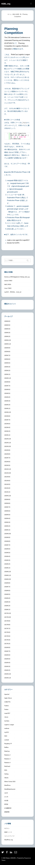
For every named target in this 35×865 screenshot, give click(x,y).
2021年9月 (7, 477)
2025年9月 (7, 348)
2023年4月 (7, 427)
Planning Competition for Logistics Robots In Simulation (16, 46)
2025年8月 (7, 351)
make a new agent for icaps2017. (18, 240)
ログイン (6, 828)
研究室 (6, 804)
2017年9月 (7, 621)
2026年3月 (7, 332)
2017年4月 (7, 640)
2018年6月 (7, 590)
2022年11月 (7, 442)
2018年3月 (7, 602)
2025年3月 (7, 367)
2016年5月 (7, 659)
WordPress (7, 785)
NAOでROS (7, 284)
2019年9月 (7, 537)
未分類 (6, 800)
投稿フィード (8, 832)
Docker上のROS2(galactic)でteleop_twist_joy (17, 277)
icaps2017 (7, 713)
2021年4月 (7, 488)
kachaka (6, 721)
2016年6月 (7, 655)
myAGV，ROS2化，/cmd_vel (12, 292)
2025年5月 (7, 363)
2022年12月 (7, 439)
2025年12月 (7, 340)
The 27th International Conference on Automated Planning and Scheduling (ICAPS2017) (17, 40)
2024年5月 (7, 393)
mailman (6, 728)
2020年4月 (7, 518)
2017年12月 (7, 613)
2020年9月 (7, 499)
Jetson (6, 717)
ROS (5, 770)
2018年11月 (7, 575)
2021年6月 (7, 480)
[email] (15, 853)
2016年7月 (7, 651)
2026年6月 (7, 321)
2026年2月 (7, 336)
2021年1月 (7, 492)
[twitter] (3, 853)
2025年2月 (7, 370)
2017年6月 (7, 632)
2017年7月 (7, 628)
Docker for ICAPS (13, 243)
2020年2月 (7, 526)
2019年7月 (7, 545)
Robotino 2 (7, 755)
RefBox (6, 747)
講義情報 (6, 812)
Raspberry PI (8, 743)
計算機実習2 (7, 808)
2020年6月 (7, 511)
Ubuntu (6, 777)
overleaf (6, 740)
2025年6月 (7, 359)
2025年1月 (7, 374)
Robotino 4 (7, 762)
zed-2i (6, 793)
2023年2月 (7, 431)
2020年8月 (7, 503)
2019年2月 (7, 564)
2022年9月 (7, 450)
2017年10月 (7, 617)
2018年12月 (7, 571)
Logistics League (9, 724)
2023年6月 (7, 423)
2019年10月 (7, 533)
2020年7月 (7, 507)
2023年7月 (7, 420)
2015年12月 (7, 674)
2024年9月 (7, 382)
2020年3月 (7, 522)
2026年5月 (7, 325)
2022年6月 (7, 461)
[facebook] (7, 853)
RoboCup (7, 751)
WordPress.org (8, 839)
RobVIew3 (7, 766)
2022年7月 (7, 458)
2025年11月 (7, 344)
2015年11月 (7, 678)
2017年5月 (7, 636)
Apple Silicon (8, 698)
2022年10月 (7, 446)
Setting (6, 774)
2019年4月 (7, 556)
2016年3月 (7, 666)
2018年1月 (7, 609)
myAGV (6, 732)
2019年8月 (7, 541)
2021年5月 (7, 484)
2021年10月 (7, 473)
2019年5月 (7, 552)
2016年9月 (7, 647)
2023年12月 (7, 412)
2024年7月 (7, 386)
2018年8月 (7, 583)
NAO (5, 736)
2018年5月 (7, 594)
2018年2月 (7, 605)
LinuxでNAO (7, 288)
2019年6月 (7, 549)
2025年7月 (7, 355)
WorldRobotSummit (9, 789)
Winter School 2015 (9, 781)
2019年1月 (7, 568)
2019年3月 (7, 560)
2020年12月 (7, 495)
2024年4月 (7, 397)
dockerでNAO (8, 280)
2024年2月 (7, 404)
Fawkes (6, 705)
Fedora (6, 709)
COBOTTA (7, 702)
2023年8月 (7, 416)
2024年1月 (7, 408)
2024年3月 (7, 401)
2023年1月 (7, 435)
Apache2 (6, 694)
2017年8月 (7, 624)
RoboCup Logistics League (20, 54)
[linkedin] (11, 853)
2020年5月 (7, 514)
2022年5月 (7, 465)
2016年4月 (7, 662)
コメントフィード (9, 836)
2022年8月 (7, 454)
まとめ (6, 796)
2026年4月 (7, 329)
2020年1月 (7, 530)
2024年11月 (7, 378)
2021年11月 (7, 469)
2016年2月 (7, 670)
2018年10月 (7, 579)
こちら (24, 122)
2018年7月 (7, 586)
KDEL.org (5, 4)
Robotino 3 (7, 759)
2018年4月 (7, 598)
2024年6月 (7, 389)
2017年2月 (7, 643)
